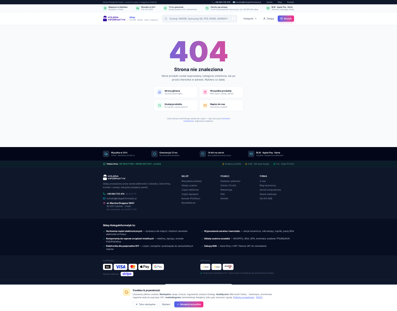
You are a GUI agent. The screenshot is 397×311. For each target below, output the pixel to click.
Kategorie (248, 18)
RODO (259, 297)
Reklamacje (226, 189)
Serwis (269, 2)
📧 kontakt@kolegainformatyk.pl (247, 2)
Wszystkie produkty (191, 181)
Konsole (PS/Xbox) (190, 198)
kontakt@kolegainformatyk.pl (122, 198)
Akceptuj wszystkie (190, 304)
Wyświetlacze (188, 202)
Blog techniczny (268, 185)
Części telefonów (190, 189)
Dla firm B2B (266, 198)
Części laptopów (189, 194)
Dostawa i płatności (230, 181)
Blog (280, 2)
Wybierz (166, 304)
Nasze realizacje (268, 194)
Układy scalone (189, 185)
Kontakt (290, 2)
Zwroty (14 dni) (228, 185)
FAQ (223, 194)
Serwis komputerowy (270, 189)
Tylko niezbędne (147, 304)
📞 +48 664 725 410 (221, 2)
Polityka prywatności (243, 297)
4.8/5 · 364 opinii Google (258, 164)
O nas (263, 181)
